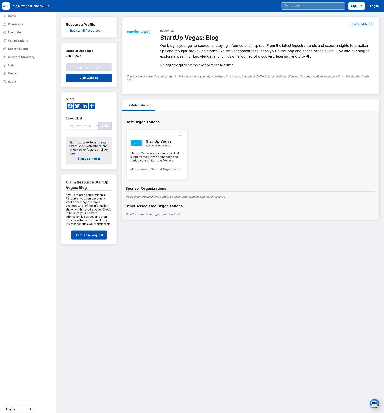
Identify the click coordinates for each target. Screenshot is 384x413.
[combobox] (19, 409)
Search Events (15, 48)
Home (9, 16)
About (9, 81)
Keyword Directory (18, 57)
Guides (10, 73)
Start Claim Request (89, 235)
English (10, 409)
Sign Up (356, 6)
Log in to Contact (89, 67)
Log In (374, 6)
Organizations (15, 40)
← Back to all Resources (83, 30)
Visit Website (89, 77)
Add (105, 125)
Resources (12, 24)
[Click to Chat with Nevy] (374, 403)
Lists (8, 65)
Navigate (11, 32)
